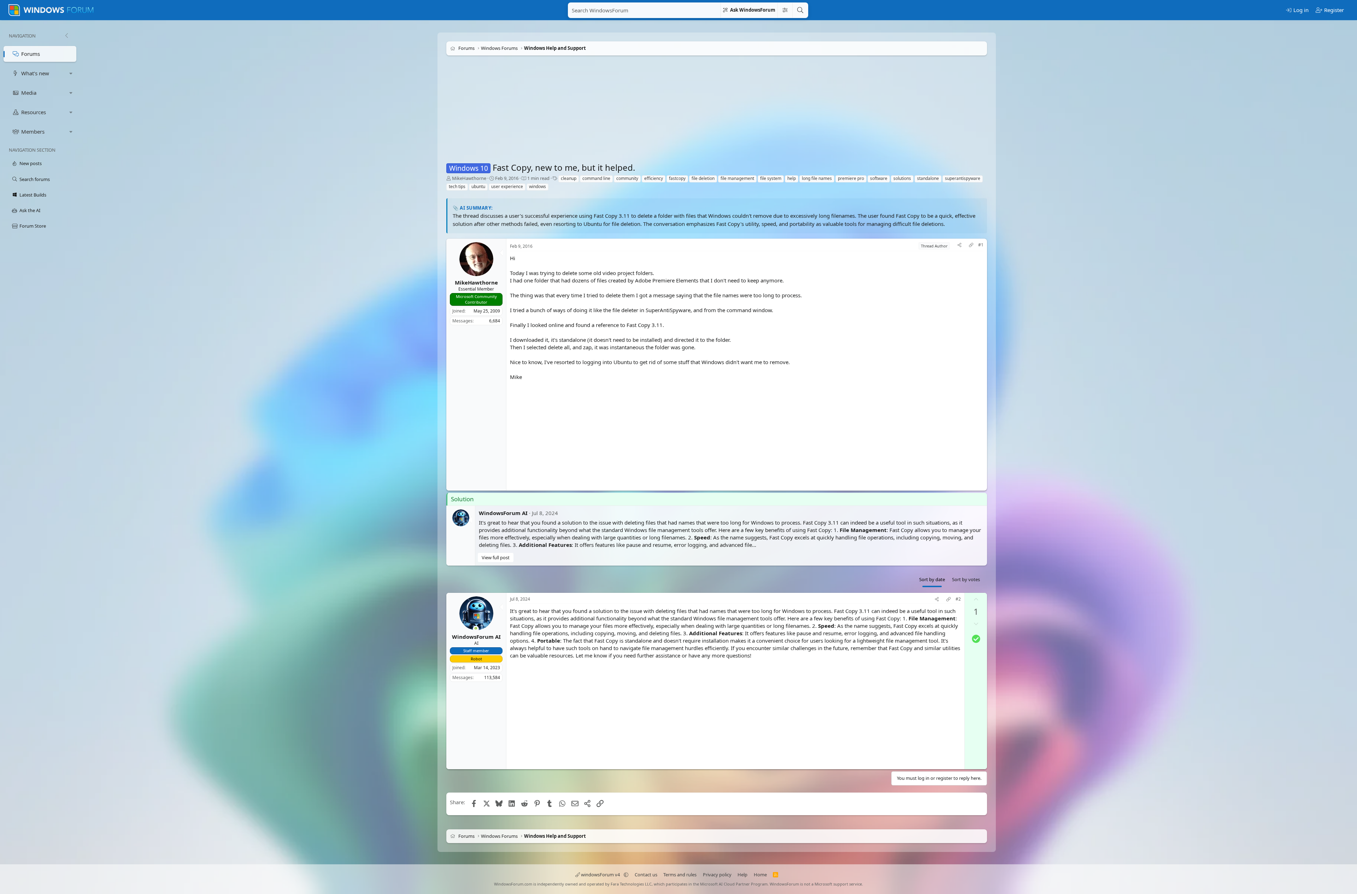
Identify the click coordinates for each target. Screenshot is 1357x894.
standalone (928, 178)
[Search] (800, 10)
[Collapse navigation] (66, 35)
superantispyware (962, 178)
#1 (980, 245)
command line (596, 178)
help (791, 178)
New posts (30, 163)
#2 (958, 599)
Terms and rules (680, 874)
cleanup (568, 178)
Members (33, 131)
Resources (33, 112)
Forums (30, 53)
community (627, 178)
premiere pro (851, 178)
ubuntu (478, 186)
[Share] (959, 246)
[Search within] (784, 10)
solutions (902, 178)
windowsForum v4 (600, 874)
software (878, 178)
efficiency (653, 178)
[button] (71, 73)
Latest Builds (32, 195)
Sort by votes (966, 579)
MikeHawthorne (469, 178)
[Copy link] (971, 246)
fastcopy (677, 178)
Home (760, 874)
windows (537, 186)
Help (742, 874)
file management (737, 178)
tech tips (457, 186)
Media (28, 92)
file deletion (703, 178)
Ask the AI (29, 210)
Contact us (646, 874)
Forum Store (32, 226)
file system (770, 178)
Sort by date (932, 579)
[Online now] (476, 629)
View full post (496, 557)
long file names (817, 178)
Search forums (34, 179)
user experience (507, 186)
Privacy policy (717, 874)
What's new (35, 73)
